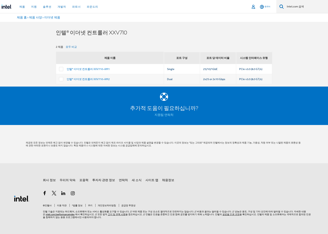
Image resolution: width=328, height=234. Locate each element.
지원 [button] (34, 6)
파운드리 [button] (92, 6)
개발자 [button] (62, 6)
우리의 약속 (68, 180)
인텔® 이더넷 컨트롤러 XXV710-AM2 (88, 79)
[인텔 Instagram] (73, 193)
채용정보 (168, 180)
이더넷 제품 (52, 17)
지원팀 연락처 (164, 115)
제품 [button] (22, 6)
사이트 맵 (151, 180)
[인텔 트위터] (54, 193)
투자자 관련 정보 (103, 180)
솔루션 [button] (47, 6)
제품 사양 (35, 17)
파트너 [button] (76, 6)
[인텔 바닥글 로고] (21, 198)
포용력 (83, 180)
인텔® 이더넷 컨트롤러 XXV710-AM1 (88, 69)
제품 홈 (22, 17)
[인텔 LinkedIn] (63, 193)
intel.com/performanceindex (60, 214)
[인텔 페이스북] (44, 193)
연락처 (123, 180)
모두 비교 (71, 47)
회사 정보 (49, 180)
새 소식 (137, 180)
